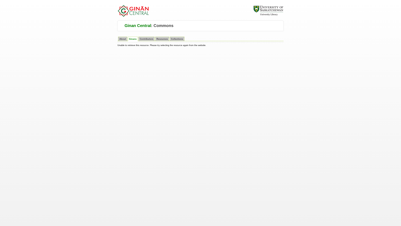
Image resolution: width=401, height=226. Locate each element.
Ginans (133, 39)
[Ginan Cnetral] (133, 16)
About (122, 39)
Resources (162, 39)
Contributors (146, 39)
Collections (177, 39)
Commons (163, 25)
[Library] (268, 15)
